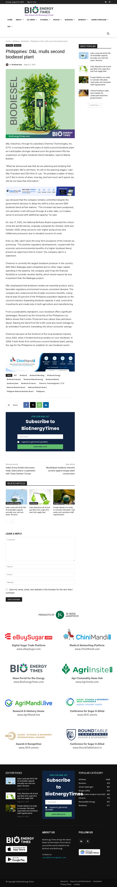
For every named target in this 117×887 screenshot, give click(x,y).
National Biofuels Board (16, 387)
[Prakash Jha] (7, 64)
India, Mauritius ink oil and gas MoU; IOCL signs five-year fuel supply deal (39, 510)
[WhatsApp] (39, 405)
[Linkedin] (105, 2)
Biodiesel (25, 41)
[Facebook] (26, 405)
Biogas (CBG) (59, 503)
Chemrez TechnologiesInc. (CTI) (51, 383)
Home (8, 41)
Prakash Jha (17, 64)
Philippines (40, 391)
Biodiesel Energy (53, 375)
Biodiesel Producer (28, 383)
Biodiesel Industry (14, 379)
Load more (94, 105)
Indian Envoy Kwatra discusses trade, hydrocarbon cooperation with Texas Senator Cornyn (20, 470)
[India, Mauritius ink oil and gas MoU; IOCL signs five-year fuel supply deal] (40, 497)
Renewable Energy (13, 503)
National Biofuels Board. (37, 387)
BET (15, 375)
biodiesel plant (12, 383)
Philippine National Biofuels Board (20, 391)
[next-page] (12, 521)
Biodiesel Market (52, 379)
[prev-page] (7, 521)
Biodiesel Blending (37, 375)
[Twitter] (109, 2)
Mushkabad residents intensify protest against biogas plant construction (60, 470)
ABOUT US (48, 832)
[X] (33, 405)
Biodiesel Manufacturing (33, 379)
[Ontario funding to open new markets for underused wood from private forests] (83, 93)
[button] (108, 33)
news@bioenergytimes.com (54, 857)
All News (16, 41)
